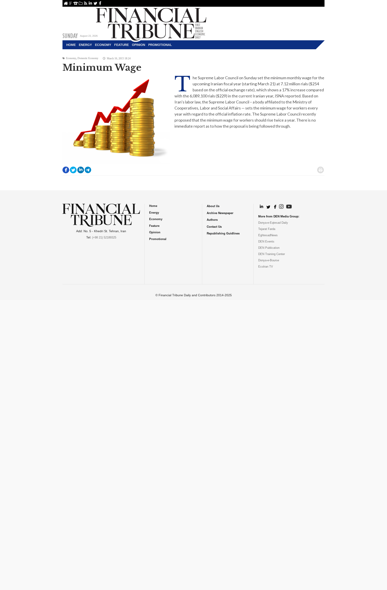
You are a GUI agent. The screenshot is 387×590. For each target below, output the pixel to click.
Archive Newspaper (220, 213)
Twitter (95, 3)
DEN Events (266, 241)
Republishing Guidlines (223, 233)
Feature (121, 45)
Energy (85, 45)
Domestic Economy (87, 58)
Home (66, 3)
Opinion (138, 45)
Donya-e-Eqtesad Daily (273, 222)
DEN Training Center (271, 254)
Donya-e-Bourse (268, 260)
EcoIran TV (265, 266)
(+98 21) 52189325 (104, 237)
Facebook (100, 3)
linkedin (90, 3)
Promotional (160, 45)
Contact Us (75, 3)
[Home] (151, 23)
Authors (212, 219)
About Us (70, 3)
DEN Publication (269, 247)
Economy (103, 45)
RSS (85, 3)
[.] (261, 207)
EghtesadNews (268, 235)
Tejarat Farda (266, 229)
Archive (80, 3)
